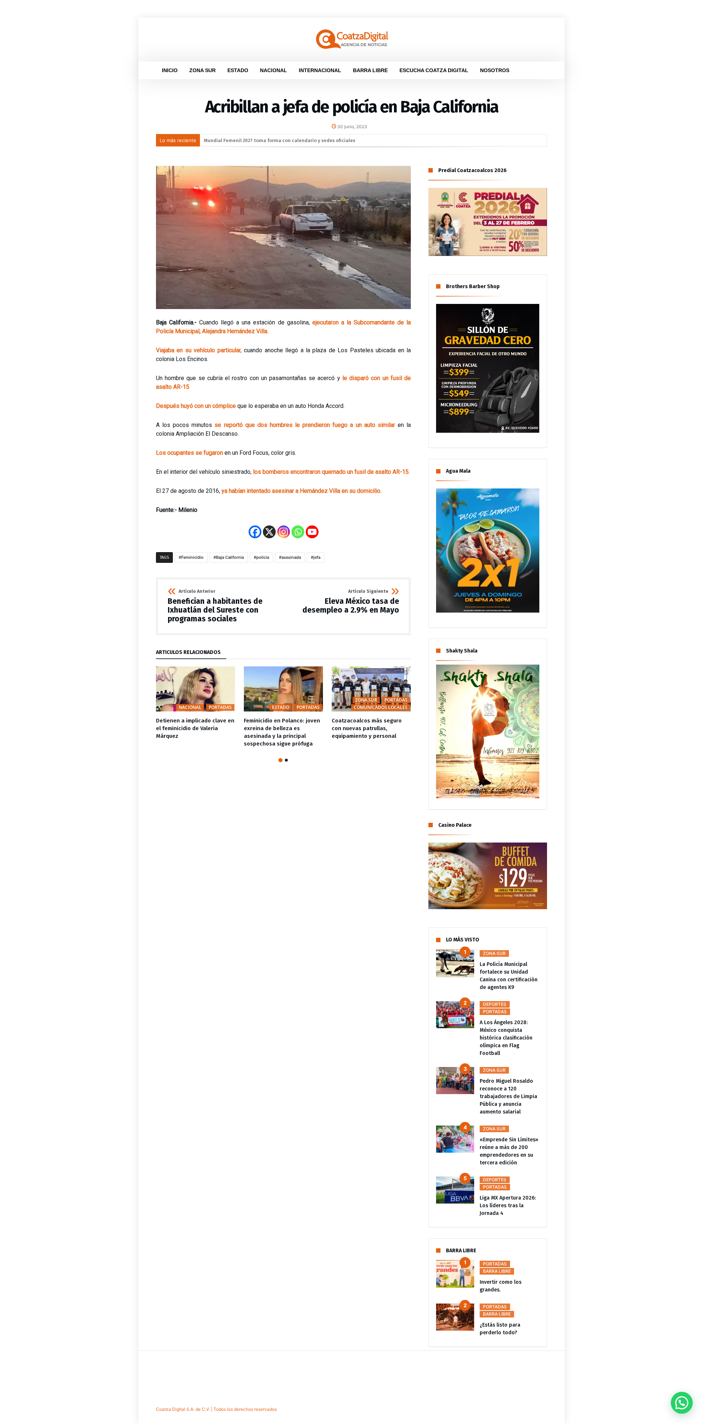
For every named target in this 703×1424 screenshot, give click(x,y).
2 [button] (286, 760)
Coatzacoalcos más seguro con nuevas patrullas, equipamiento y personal (367, 728)
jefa (316, 557)
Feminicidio (192, 557)
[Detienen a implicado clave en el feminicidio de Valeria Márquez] (195, 689)
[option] (195, 703)
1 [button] (280, 760)
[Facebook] (255, 531)
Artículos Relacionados (188, 652)
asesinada (291, 557)
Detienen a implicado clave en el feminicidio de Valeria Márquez (195, 728)
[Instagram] (283, 531)
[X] (269, 531)
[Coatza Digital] (351, 28)
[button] (682, 1403)
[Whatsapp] (297, 531)
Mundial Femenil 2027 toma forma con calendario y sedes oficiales (279, 140)
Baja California (230, 557)
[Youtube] (312, 531)
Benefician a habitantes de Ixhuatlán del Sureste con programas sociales (215, 606)
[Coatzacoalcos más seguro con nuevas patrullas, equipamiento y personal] (371, 689)
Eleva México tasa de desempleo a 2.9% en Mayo (350, 601)
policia (262, 557)
